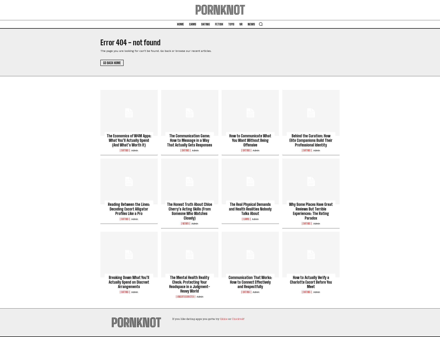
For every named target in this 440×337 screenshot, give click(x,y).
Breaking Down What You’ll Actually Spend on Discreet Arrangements (129, 282)
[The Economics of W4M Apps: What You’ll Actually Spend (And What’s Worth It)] (129, 113)
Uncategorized (185, 296)
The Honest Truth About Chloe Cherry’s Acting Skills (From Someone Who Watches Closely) (189, 211)
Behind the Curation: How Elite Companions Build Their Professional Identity (310, 140)
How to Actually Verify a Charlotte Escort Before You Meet (311, 282)
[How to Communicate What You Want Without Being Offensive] (250, 113)
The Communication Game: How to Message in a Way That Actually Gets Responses (189, 140)
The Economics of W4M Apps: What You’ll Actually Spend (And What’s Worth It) (129, 140)
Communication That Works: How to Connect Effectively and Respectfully (250, 282)
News (185, 223)
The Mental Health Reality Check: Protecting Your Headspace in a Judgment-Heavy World (189, 284)
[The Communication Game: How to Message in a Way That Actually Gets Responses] (189, 113)
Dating (125, 150)
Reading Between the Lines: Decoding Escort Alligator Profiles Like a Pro (129, 209)
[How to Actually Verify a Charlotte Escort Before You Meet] (311, 254)
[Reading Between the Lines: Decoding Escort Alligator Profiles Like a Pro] (129, 181)
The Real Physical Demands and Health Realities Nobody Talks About (250, 209)
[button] (261, 24)
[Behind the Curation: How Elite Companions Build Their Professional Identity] (311, 113)
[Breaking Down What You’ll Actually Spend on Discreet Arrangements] (129, 254)
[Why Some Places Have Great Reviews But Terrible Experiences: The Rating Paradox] (311, 181)
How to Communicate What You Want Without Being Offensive (250, 140)
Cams (246, 219)
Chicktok (238, 319)
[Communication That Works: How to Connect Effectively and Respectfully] (250, 254)
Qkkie (224, 319)
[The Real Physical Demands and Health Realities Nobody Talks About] (250, 181)
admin (134, 150)
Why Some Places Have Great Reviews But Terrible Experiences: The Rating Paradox (311, 211)
